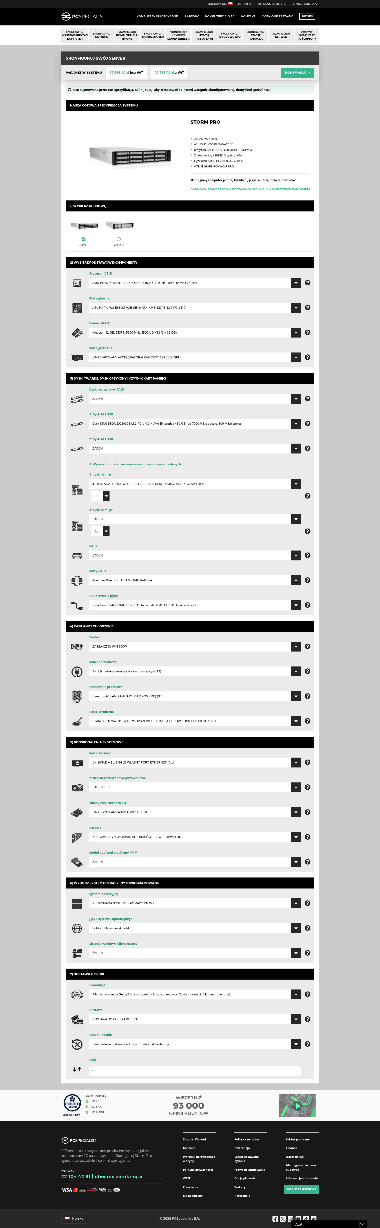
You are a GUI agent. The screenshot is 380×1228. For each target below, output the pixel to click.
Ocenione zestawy (277, 16)
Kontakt (189, 1148)
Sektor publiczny (298, 1139)
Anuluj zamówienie (301, 1189)
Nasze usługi (295, 1157)
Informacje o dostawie (302, 1178)
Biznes (307, 16)
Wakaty (239, 1187)
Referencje (242, 1196)
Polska (77, 1218)
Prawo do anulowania (249, 1170)
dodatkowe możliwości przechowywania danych (137, 464)
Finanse (291, 1148)
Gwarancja (242, 1148)
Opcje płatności (245, 1178)
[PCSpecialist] (83, 16)
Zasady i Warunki (195, 1139)
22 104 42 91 (76, 1176)
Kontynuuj (298, 73)
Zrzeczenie (190, 1187)
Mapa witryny (193, 1196)
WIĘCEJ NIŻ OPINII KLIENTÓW (188, 1105)
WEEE (186, 1178)
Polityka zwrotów (246, 1139)
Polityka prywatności (198, 1170)
